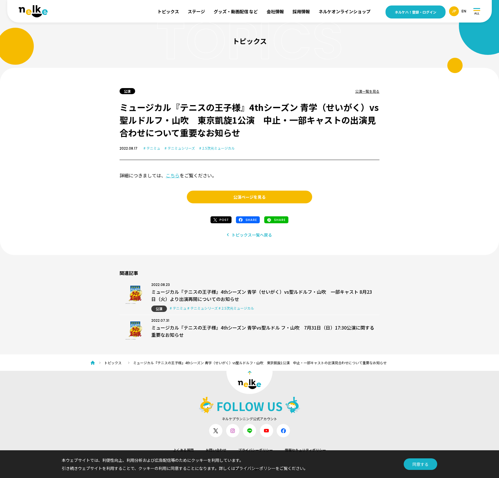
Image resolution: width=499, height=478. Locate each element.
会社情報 (275, 11)
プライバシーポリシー (255, 449)
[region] (252, 362)
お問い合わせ (216, 449)
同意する (420, 464)
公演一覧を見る (367, 91)
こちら (173, 175)
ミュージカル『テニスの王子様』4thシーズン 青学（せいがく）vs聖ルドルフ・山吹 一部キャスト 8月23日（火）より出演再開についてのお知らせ (261, 295)
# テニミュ (152, 148)
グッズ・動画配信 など (236, 11)
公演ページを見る (249, 197)
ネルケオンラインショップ (344, 11)
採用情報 (301, 11)
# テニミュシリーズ (180, 148)
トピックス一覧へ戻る (252, 235)
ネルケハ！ (415, 12)
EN (463, 11)
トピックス (168, 11)
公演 (159, 308)
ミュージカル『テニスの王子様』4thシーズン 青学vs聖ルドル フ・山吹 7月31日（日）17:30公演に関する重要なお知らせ (262, 331)
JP (454, 11)
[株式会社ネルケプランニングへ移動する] (94, 363)
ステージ (196, 11)
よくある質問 (183, 449)
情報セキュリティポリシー (305, 449)
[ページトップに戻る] (249, 382)
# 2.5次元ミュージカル (217, 148)
